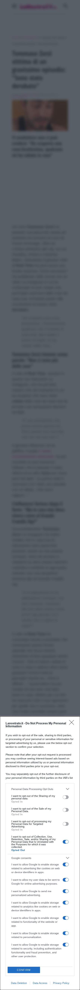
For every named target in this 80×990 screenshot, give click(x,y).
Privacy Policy (61, 983)
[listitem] (40, 789)
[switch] (66, 797)
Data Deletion (19, 983)
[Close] (72, 723)
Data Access (40, 983)
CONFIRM (24, 970)
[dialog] (40, 853)
